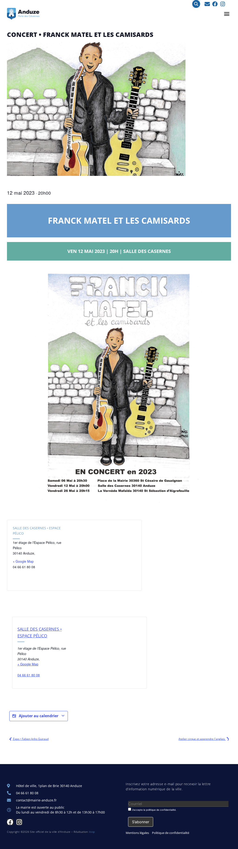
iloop (92, 831)
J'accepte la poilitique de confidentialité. (153, 809)
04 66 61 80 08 (28, 675)
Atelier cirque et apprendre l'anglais (202, 739)
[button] (226, 14)
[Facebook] (215, 4)
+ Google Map (23, 561)
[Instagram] (222, 4)
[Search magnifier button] (196, 4)
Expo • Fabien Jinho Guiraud (30, 739)
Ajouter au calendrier (38, 715)
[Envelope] (207, 4)
